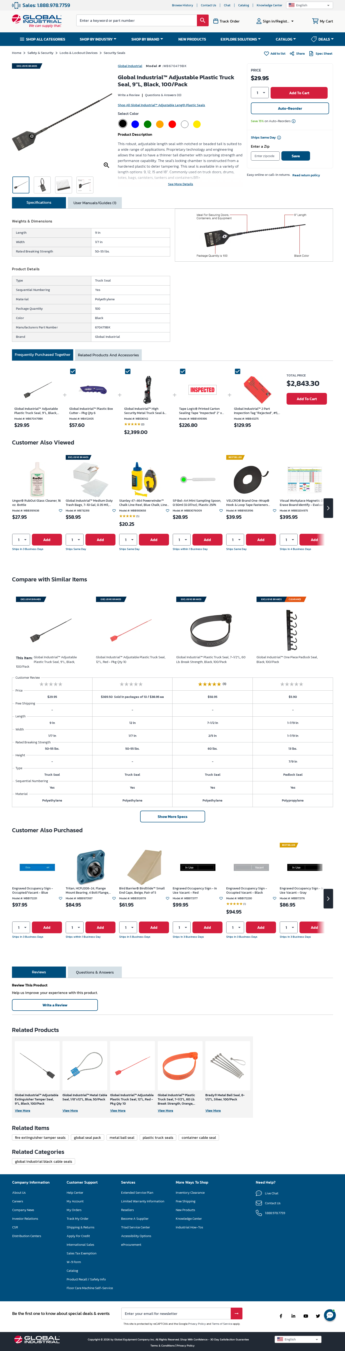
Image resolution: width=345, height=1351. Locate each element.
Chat (227, 5)
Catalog (243, 5)
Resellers (127, 1210)
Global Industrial (130, 66)
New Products (185, 1210)
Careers (17, 1201)
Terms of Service (222, 1324)
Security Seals (114, 52)
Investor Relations (25, 1218)
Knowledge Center (269, 5)
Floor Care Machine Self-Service (90, 1288)
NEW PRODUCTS (192, 39)
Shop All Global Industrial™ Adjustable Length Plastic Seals (161, 105)
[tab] (39, 202)
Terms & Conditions (163, 1345)
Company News (23, 1210)
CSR (15, 1227)
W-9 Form (74, 1262)
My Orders (74, 1210)
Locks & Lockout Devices (79, 52)
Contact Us (208, 5)
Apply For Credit (78, 1236)
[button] (309, 5)
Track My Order (77, 1218)
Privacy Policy (197, 1324)
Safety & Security (40, 52)
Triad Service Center (135, 1227)
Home (16, 52)
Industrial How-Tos (189, 1227)
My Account (75, 1201)
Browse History (182, 5)
